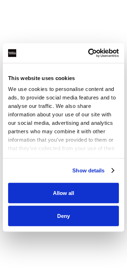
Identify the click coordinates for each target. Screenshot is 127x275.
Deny (63, 216)
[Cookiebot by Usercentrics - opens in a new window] (89, 53)
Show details (88, 170)
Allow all (63, 193)
